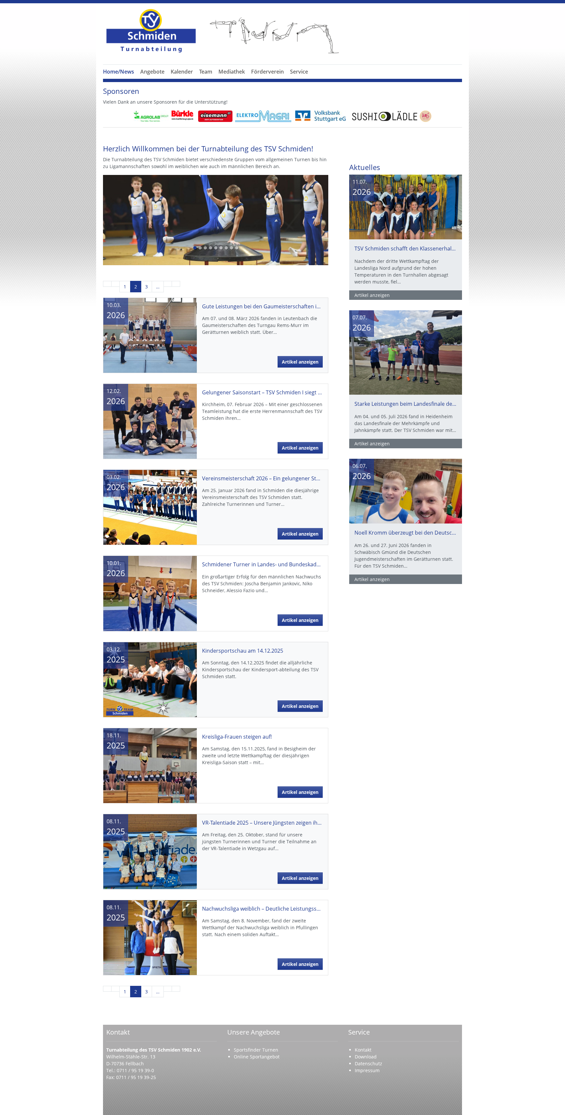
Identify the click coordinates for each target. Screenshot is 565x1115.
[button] (152, 79)
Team (205, 71)
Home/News (118, 71)
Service (299, 71)
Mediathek (231, 71)
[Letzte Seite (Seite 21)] (176, 284)
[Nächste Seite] (167, 284)
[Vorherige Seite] (115, 284)
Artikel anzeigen (300, 362)
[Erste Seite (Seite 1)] (107, 284)
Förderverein (267, 71)
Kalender (182, 71)
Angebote (152, 71)
